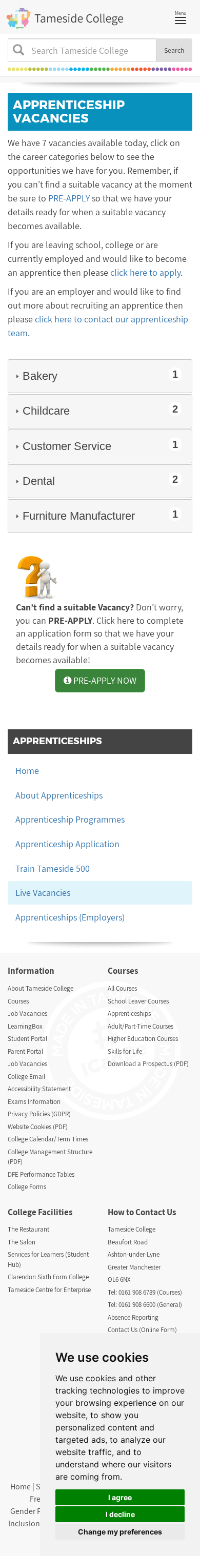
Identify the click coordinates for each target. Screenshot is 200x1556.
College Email (26, 1076)
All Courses (122, 988)
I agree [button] (120, 1497)
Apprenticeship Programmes (70, 819)
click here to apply (145, 272)
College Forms (27, 1186)
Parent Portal (25, 1051)
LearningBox (25, 1026)
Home (27, 770)
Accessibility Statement (39, 1088)
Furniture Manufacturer (100, 515)
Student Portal (27, 1038)
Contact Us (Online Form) (142, 1329)
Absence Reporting (133, 1317)
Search (174, 50)
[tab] (100, 376)
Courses (18, 1001)
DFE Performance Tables (41, 1174)
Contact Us (155, 1212)
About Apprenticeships (59, 795)
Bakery (100, 375)
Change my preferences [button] (120, 1531)
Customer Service (100, 446)
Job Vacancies (27, 1013)
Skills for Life (125, 1051)
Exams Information (34, 1101)
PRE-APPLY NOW (103, 680)
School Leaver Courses (138, 1001)
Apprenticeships (129, 1013)
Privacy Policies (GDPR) (39, 1114)
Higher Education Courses (143, 1038)
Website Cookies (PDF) (38, 1126)
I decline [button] (120, 1514)
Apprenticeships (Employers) (70, 917)
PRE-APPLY (69, 198)
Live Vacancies (42, 892)
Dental (100, 480)
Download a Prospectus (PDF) (148, 1063)
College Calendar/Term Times (48, 1139)
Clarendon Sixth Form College (48, 1277)
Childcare (100, 410)
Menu (183, 16)
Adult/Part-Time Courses (140, 1026)
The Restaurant (28, 1229)
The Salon (21, 1242)
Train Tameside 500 (52, 868)
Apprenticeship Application (67, 844)
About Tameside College (40, 988)
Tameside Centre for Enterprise (49, 1289)
